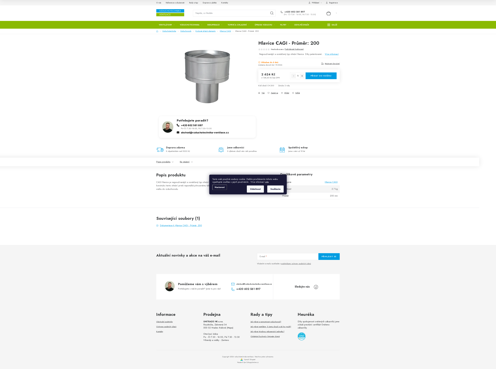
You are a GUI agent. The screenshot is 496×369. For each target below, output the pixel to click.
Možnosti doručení (332, 63)
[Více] (332, 25)
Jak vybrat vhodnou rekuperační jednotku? (267, 331)
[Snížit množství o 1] (293, 76)
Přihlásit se (329, 256)
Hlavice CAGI (331, 182)
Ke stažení (185, 161)
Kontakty (224, 2)
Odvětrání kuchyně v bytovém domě (265, 336)
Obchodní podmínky (164, 321)
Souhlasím (275, 189)
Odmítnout (255, 189)
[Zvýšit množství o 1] (302, 76)
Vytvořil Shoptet (249, 359)
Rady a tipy (193, 2)
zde (267, 181)
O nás (158, 2)
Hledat (272, 13)
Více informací (332, 54)
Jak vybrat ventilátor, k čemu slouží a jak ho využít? (271, 326)
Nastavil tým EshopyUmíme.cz (248, 362)
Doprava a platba (210, 2)
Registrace (333, 2)
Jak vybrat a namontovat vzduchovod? (266, 321)
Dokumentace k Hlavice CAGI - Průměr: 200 (181, 225)
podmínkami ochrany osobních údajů (296, 263)
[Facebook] (316, 287)
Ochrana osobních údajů (166, 326)
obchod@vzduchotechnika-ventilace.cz (205, 132)
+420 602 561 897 (294, 12)
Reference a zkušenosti (175, 2)
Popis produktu (163, 161)
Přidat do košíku (321, 75)
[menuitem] (166, 25)
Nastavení (220, 187)
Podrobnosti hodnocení (294, 49)
